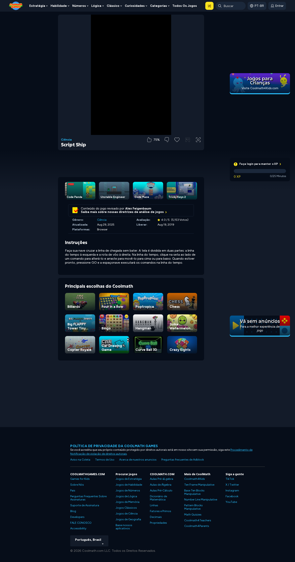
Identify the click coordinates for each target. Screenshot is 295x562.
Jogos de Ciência (127, 513)
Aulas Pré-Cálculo (161, 490)
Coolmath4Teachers (197, 520)
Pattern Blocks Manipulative (193, 507)
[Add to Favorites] (177, 139)
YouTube (231, 502)
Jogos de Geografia (128, 519)
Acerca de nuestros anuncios (138, 459)
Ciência (66, 139)
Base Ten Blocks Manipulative (194, 492)
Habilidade (59, 6)
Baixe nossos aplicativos (124, 527)
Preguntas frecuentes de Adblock (182, 459)
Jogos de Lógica (126, 496)
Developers (77, 517)
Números (79, 6)
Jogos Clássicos (126, 507)
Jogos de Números (128, 490)
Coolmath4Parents (196, 526)
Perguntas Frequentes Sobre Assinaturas (88, 498)
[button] (209, 6)
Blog (73, 511)
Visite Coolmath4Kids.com (260, 88)
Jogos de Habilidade (129, 484)
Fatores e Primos (160, 511)
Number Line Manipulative (200, 499)
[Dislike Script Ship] (166, 140)
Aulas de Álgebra (160, 484)
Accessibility (78, 528)
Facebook (232, 496)
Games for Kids (80, 479)
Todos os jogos (184, 6)
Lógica (96, 6)
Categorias (158, 6)
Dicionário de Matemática (158, 498)
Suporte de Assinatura (84, 505)
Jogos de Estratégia (129, 479)
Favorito (177, 146)
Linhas (154, 505)
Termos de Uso (104, 459)
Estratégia (37, 6)
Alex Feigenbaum (138, 208)
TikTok (230, 479)
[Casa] (16, 5)
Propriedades (158, 523)
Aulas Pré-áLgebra (161, 479)
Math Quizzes (192, 514)
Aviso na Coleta (80, 459)
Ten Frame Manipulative (199, 484)
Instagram (232, 490)
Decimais (156, 517)
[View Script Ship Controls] (187, 139)
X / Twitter (232, 484)
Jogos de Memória (127, 502)
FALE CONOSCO (81, 523)
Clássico (113, 6)
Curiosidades (135, 6)
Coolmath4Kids (194, 479)
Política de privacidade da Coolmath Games (114, 446)
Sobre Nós (77, 484)
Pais (72, 490)
